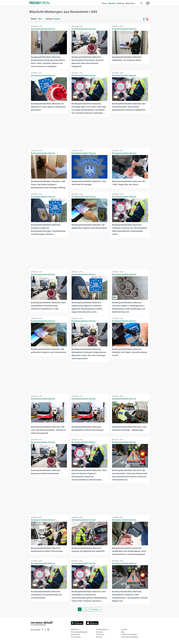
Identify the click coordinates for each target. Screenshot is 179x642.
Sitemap (99, 637)
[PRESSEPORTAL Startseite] (39, 3)
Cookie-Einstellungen (129, 634)
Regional (120, 3)
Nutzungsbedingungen (79, 632)
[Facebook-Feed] (144, 19)
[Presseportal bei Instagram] (47, 629)
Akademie (99, 632)
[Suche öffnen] (141, 3)
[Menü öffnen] (148, 3)
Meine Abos (130, 3)
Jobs (123, 632)
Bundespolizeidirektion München (43, 29)
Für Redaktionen (102, 629)
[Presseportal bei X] (44, 630)
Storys (104, 3)
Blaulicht (112, 3)
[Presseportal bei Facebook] (42, 630)
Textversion (100, 634)
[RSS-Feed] (147, 19)
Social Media (75, 637)
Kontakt (124, 629)
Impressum (75, 629)
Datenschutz (75, 634)
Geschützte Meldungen (129, 637)
